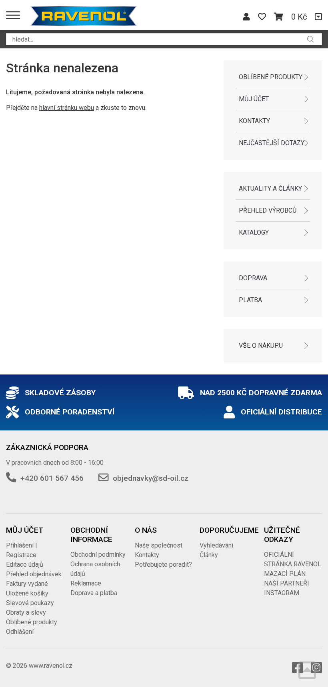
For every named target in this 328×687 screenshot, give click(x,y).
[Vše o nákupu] (318, 17)
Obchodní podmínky (98, 554)
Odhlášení (20, 631)
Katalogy (254, 232)
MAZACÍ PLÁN (285, 573)
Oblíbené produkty (270, 77)
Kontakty (254, 121)
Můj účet (254, 99)
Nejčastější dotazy (271, 143)
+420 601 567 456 (52, 478)
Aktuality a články (270, 188)
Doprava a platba (93, 593)
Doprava (253, 278)
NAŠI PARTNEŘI (286, 583)
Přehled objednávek (34, 574)
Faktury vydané (27, 583)
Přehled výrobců (267, 210)
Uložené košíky (27, 593)
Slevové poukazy (30, 603)
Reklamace (85, 583)
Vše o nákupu (261, 345)
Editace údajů (24, 564)
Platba (250, 300)
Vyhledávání (216, 545)
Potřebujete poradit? (163, 564)
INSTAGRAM (281, 593)
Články (209, 555)
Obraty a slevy (26, 612)
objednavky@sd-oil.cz (150, 478)
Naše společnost (158, 545)
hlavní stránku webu (66, 108)
